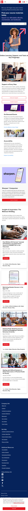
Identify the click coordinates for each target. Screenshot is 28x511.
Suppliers (4, 465)
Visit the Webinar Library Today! (11, 127)
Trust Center (4, 424)
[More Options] (26, 2)
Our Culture (4, 418)
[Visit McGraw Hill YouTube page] (2, 480)
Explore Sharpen (14, 200)
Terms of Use (4, 493)
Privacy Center (4, 495)
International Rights (6, 455)
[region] (14, 504)
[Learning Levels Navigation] (5, 2)
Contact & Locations (6, 411)
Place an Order (5, 442)
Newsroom (4, 416)
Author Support (5, 452)
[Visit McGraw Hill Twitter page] (2, 485)
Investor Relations (6, 413)
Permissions (4, 460)
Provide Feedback (6, 468)
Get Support (4, 439)
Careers (3, 408)
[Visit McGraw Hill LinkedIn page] (2, 474)
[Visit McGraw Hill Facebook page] (2, 482)
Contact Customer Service (8, 431)
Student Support (14, 101)
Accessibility (4, 449)
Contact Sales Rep (6, 434)
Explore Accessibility (8, 155)
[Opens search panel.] (20, 2)
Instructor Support (14, 97)
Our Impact (4, 421)
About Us (4, 405)
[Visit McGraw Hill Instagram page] (2, 477)
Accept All (14, 508)
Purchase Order (5, 462)
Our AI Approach (5, 457)
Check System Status (6, 436)
